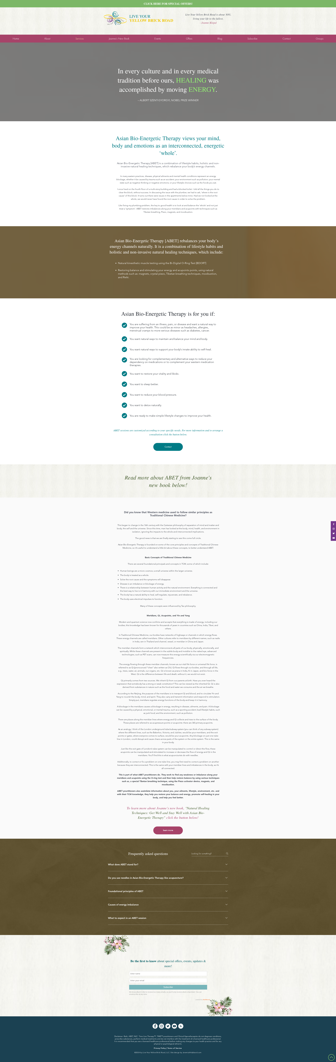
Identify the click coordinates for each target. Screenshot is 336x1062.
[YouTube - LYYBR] (333, 538)
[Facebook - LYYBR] (333, 524)
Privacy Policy (160, 1048)
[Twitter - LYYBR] (333, 533)
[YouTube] (174, 1026)
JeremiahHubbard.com (192, 1052)
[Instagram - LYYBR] (333, 528)
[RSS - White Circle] (180, 1026)
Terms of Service (174, 1048)
